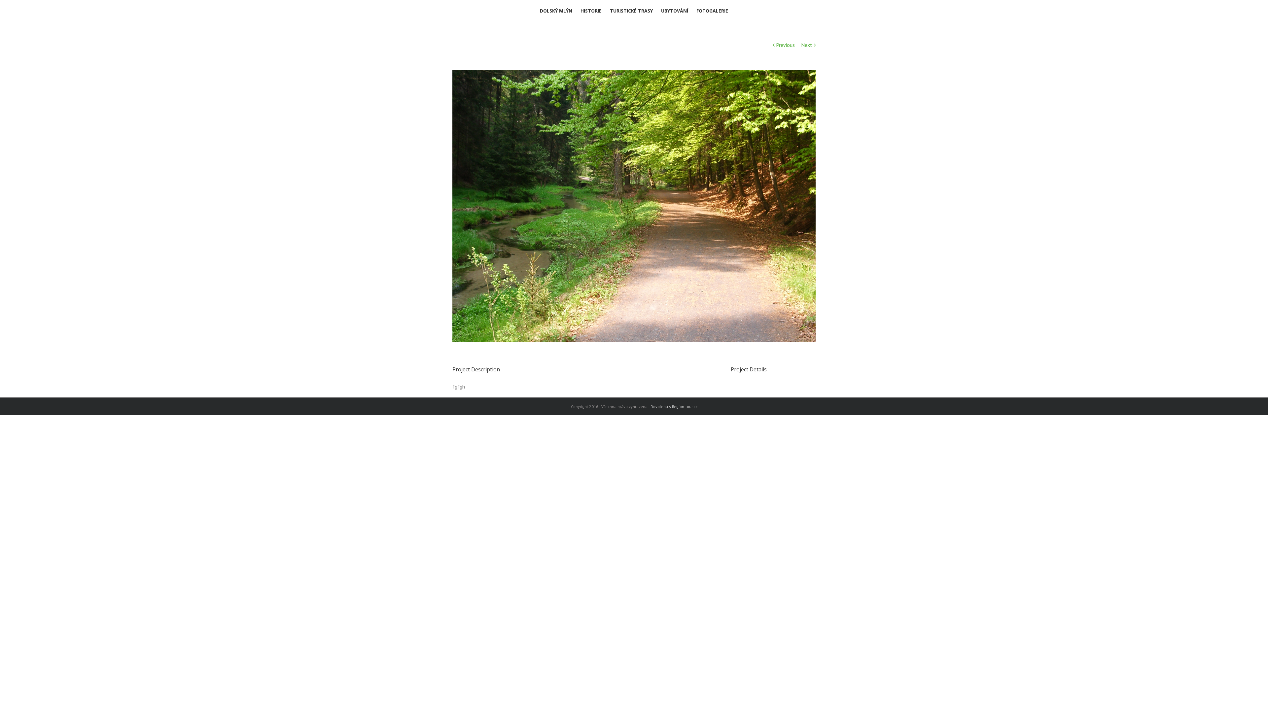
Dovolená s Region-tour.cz (674, 406)
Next (806, 45)
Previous (785, 45)
